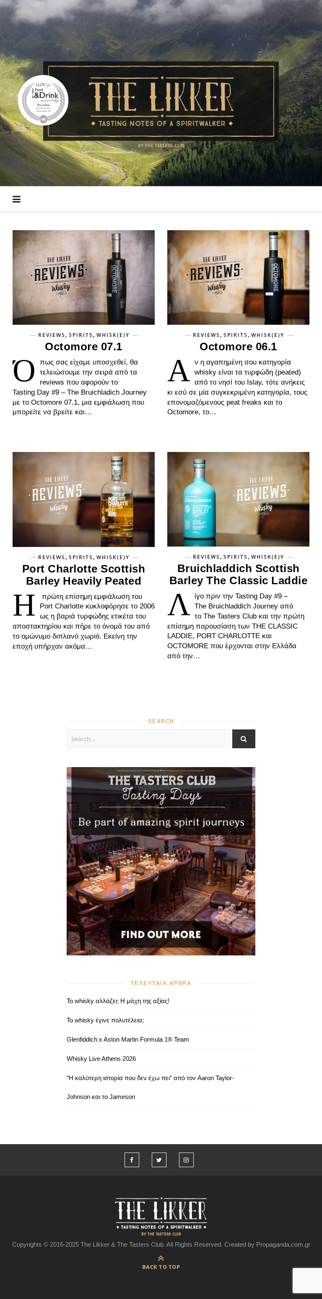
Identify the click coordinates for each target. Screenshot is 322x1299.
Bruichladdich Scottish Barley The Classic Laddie (238, 574)
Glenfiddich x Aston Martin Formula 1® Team (128, 1039)
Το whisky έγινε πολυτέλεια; (105, 1020)
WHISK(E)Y (113, 335)
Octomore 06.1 (238, 346)
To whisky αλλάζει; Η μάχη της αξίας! (118, 1000)
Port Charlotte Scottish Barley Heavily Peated (83, 574)
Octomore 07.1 (83, 346)
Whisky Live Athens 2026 (101, 1058)
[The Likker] (161, 103)
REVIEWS (51, 335)
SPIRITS (81, 335)
